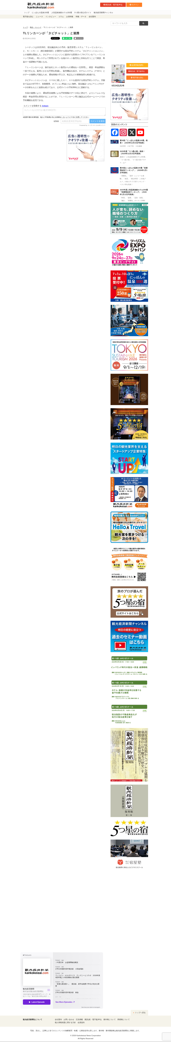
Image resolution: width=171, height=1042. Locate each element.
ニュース (39, 17)
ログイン (135, 5)
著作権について (109, 1019)
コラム (61, 17)
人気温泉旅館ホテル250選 (61, 13)
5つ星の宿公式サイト (82, 13)
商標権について (123, 1019)
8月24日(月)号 (118, 86)
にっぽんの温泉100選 (40, 13)
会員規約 (81, 1022)
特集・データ (81, 17)
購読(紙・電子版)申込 (113, 5)
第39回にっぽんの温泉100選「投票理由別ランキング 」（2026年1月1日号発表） (134, 170)
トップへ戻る (140, 1013)
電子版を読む (28, 17)
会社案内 (92, 17)
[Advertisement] (43, 145)
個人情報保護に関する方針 (65, 1022)
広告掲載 (79, 1019)
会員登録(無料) (137, 65)
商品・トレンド (35, 27)
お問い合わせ (69, 1019)
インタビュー (50, 17)
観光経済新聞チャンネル (103, 13)
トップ (26, 13)
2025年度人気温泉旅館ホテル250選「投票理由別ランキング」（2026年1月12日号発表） (134, 192)
